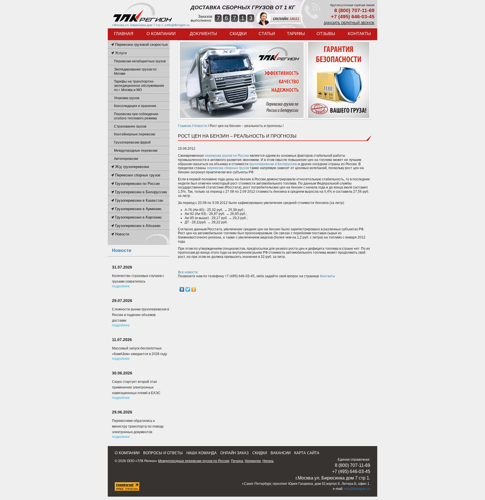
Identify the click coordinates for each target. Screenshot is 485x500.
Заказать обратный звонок (349, 23)
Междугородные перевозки (135, 151)
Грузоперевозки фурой (132, 142)
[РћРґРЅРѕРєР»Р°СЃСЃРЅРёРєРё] (194, 289)
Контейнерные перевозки (134, 134)
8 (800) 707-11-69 (354, 10)
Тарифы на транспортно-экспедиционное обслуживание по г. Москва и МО (139, 85)
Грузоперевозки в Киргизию (138, 217)
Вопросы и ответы (163, 453)
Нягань (268, 461)
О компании (161, 33)
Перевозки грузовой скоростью (141, 44)
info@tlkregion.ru (177, 25)
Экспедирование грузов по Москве (135, 71)
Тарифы (296, 33)
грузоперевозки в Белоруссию (273, 164)
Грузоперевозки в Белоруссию (140, 192)
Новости (200, 126)
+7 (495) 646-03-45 (352, 16)
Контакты (359, 33)
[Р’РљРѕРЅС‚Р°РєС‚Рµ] (182, 289)
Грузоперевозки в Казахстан (138, 200)
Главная (123, 33)
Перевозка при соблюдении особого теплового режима (136, 116)
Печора (237, 461)
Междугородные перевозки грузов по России (193, 461)
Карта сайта (306, 453)
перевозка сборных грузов (228, 168)
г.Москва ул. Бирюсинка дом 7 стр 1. (138, 25)
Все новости (188, 272)
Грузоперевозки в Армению (137, 209)
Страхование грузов (130, 126)
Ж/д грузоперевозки (131, 167)
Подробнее (121, 286)
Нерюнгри (253, 461)
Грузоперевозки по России (137, 183)
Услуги (120, 53)
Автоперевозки (126, 159)
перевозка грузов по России (227, 156)
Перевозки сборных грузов (137, 175)
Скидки (238, 33)
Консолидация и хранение (135, 106)
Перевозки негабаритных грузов (140, 61)
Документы (203, 33)
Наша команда (201, 453)
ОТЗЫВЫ (326, 33)
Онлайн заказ (234, 453)
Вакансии (280, 453)
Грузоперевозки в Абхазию (137, 226)
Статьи (266, 33)
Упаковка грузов (126, 98)
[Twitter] (188, 289)
